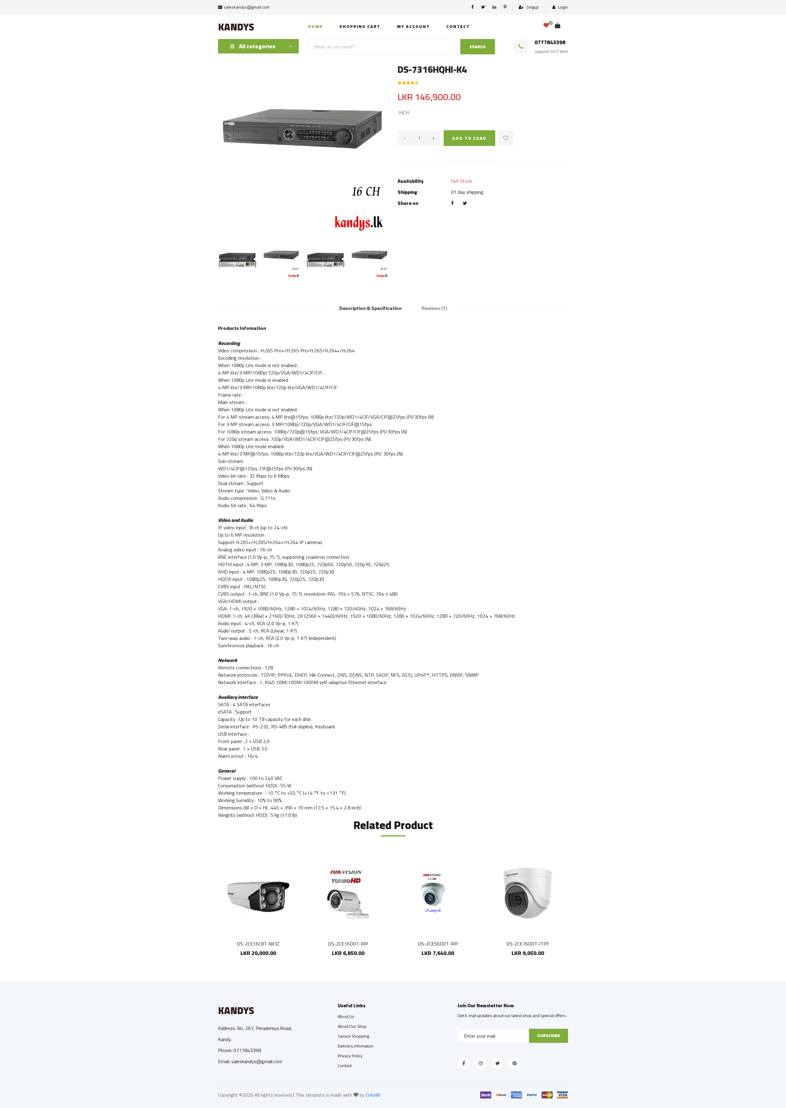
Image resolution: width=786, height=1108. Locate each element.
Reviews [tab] (434, 308)
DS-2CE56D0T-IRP (438, 943)
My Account (413, 26)
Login (562, 7)
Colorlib (373, 1094)
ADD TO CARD (469, 138)
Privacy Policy (350, 1056)
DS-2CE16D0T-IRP (348, 943)
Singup (532, 7)
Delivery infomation (356, 1046)
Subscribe (548, 1035)
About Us (346, 1016)
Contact (458, 26)
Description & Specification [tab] (370, 308)
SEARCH (477, 47)
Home (315, 26)
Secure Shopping (353, 1036)
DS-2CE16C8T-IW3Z (258, 943)
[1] (546, 25)
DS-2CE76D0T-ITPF (527, 943)
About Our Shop (352, 1026)
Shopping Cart (359, 26)
